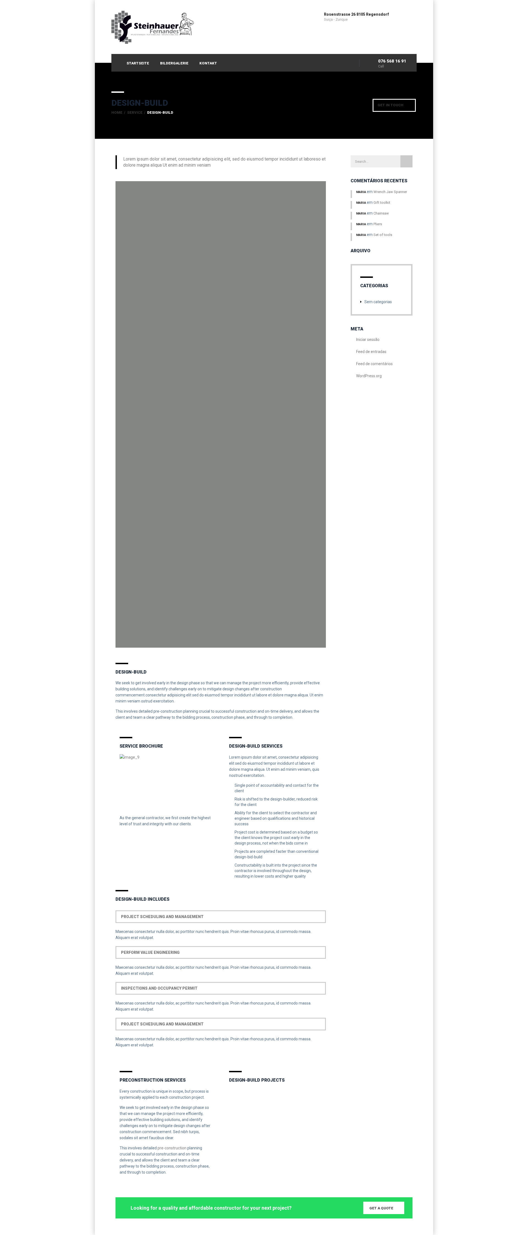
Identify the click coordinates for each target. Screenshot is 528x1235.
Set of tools (382, 235)
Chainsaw (381, 213)
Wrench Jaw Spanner (390, 192)
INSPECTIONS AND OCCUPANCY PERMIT (159, 988)
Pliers (377, 224)
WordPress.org (369, 376)
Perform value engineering (150, 952)
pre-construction (172, 1148)
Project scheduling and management (162, 916)
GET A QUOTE (381, 1208)
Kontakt (208, 63)
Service (134, 112)
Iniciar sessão (368, 339)
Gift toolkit (381, 202)
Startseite (138, 63)
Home (116, 112)
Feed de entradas (371, 351)
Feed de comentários (374, 364)
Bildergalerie (174, 63)
